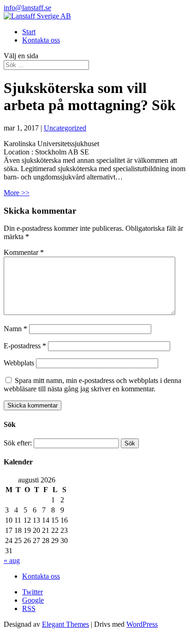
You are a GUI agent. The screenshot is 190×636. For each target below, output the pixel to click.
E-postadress (25, 346)
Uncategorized (65, 128)
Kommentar (24, 252)
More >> (17, 193)
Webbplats (19, 363)
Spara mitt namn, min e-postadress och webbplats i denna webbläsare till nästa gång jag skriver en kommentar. (92, 385)
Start (29, 32)
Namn (15, 329)
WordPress (142, 624)
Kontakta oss (41, 40)
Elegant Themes (65, 624)
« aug (12, 560)
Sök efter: (18, 443)
